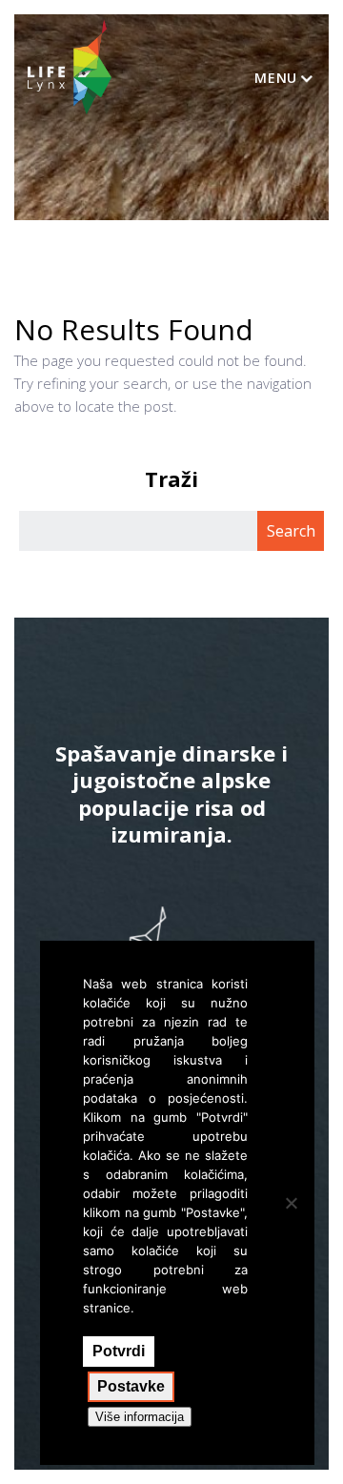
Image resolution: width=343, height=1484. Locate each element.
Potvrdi (118, 1351)
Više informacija (139, 1417)
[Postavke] (290, 1202)
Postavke (131, 1386)
